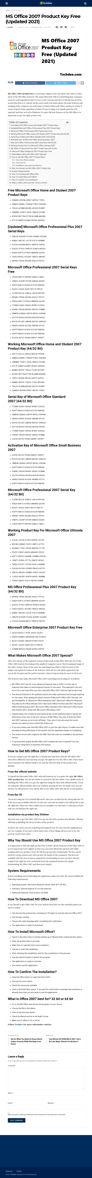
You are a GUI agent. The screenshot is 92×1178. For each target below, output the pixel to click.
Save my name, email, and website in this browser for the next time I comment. (37, 1114)
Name (11, 1093)
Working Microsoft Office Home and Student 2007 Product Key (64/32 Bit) (40, 134)
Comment (11, 1066)
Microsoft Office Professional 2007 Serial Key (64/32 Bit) (33, 143)
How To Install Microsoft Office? (24, 177)
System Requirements (21, 171)
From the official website (25, 160)
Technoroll (9, 1171)
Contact (18, 1171)
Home (7, 10)
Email (10, 1103)
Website (51, 1103)
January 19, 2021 (22, 27)
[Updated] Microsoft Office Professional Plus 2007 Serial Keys (35, 128)
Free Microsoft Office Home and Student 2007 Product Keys (34, 125)
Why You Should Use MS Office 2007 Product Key (31, 168)
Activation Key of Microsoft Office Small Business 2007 (33, 140)
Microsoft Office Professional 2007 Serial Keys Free (31, 131)
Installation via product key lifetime (29, 165)
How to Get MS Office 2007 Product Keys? (28, 157)
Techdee (19, 1024)
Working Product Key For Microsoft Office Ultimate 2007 (33, 146)
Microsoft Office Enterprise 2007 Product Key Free (32, 151)
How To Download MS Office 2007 (25, 174)
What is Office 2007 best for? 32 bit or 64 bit (29, 183)
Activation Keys (16, 10)
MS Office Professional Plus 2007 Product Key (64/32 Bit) (34, 148)
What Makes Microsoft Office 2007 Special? (29, 154)
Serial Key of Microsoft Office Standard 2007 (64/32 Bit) (33, 137)
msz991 (10, 27)
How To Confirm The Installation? (25, 180)
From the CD (20, 163)
